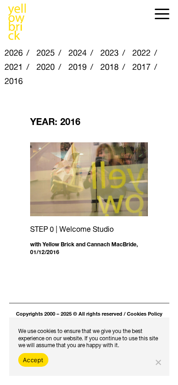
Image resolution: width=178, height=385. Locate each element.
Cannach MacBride (111, 243)
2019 (77, 65)
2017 (141, 65)
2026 (14, 51)
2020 (46, 65)
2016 (14, 80)
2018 (109, 65)
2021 (14, 65)
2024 (77, 51)
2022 (141, 51)
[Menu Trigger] (161, 12)
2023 (109, 51)
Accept (33, 360)
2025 (46, 51)
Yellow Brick (58, 243)
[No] (157, 362)
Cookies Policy (144, 313)
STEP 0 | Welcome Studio (72, 228)
